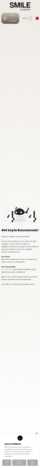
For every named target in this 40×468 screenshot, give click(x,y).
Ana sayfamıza (7, 269)
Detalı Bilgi (33, 463)
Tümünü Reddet (19, 463)
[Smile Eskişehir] (20, 6)
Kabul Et (7, 463)
